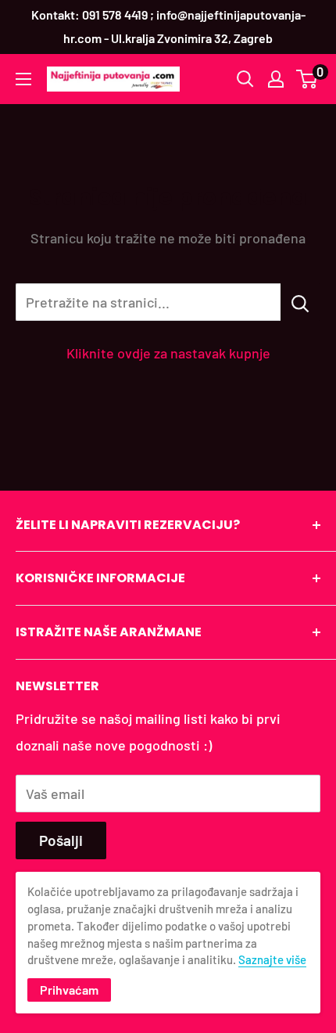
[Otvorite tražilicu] (245, 79)
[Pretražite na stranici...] (300, 302)
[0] (307, 79)
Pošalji (61, 840)
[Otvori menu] (23, 79)
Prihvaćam (69, 989)
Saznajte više (272, 959)
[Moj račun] (276, 79)
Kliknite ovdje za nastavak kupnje (168, 353)
